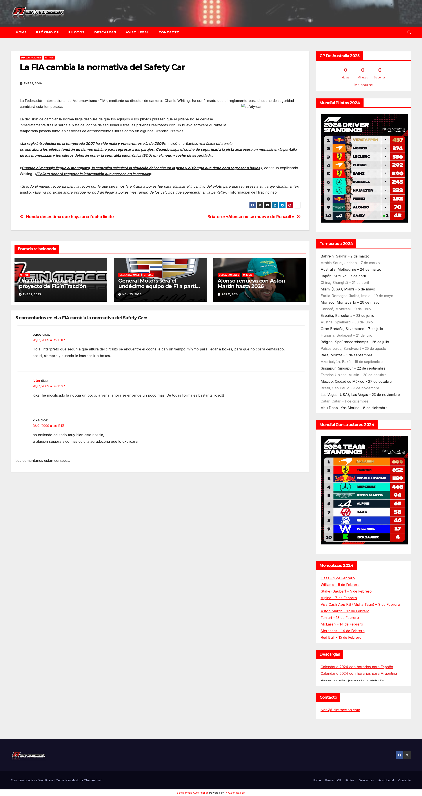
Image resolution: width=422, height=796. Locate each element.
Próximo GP (47, 32)
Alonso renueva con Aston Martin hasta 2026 (251, 283)
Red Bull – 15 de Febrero (341, 637)
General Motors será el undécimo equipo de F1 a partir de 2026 (158, 286)
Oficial (148, 275)
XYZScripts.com (235, 792)
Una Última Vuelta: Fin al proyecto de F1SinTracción (52, 283)
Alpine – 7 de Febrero (339, 598)
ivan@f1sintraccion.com (340, 710)
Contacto (169, 32)
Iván (36, 380)
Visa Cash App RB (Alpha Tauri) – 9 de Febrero (360, 604)
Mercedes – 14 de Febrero (343, 631)
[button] (409, 32)
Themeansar (93, 780)
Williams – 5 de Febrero (340, 584)
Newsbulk (72, 780)
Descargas (105, 32)
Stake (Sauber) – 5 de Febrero (346, 591)
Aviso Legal (137, 32)
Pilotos (76, 32)
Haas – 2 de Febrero (338, 578)
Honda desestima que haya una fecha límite (70, 216)
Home (21, 32)
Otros (49, 57)
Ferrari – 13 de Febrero (340, 617)
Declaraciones (31, 57)
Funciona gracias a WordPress (32, 780)
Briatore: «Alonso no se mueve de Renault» (250, 216)
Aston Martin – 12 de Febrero (345, 611)
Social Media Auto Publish (193, 792)
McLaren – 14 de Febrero (342, 624)
